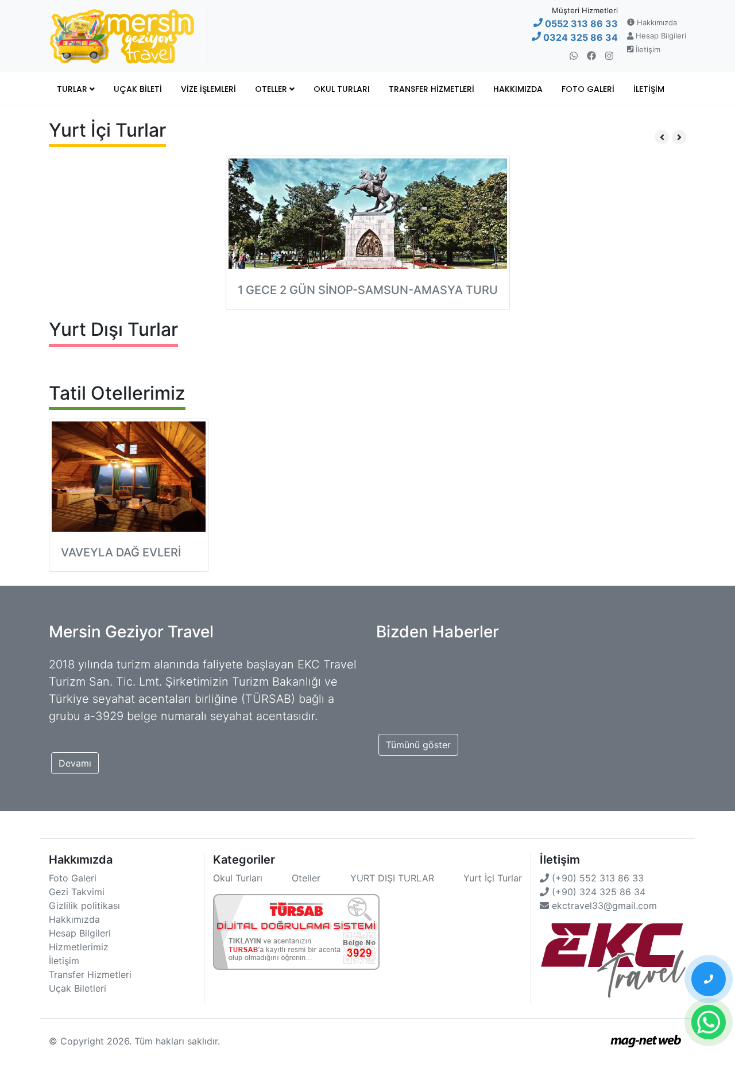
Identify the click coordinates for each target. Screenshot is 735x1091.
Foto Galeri (588, 89)
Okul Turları (342, 89)
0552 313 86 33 (580, 23)
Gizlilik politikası (84, 905)
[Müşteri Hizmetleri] (708, 979)
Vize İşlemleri (208, 89)
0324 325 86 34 (579, 37)
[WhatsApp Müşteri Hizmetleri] (708, 1022)
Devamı (75, 763)
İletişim (646, 49)
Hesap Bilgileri (659, 35)
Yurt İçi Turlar (492, 878)
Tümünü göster (418, 744)
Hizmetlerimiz (79, 947)
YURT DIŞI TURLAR (392, 878)
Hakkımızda (656, 22)
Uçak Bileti (138, 89)
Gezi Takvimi (77, 891)
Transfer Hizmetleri (431, 89)
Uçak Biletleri (77, 988)
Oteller (272, 89)
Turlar (73, 89)
